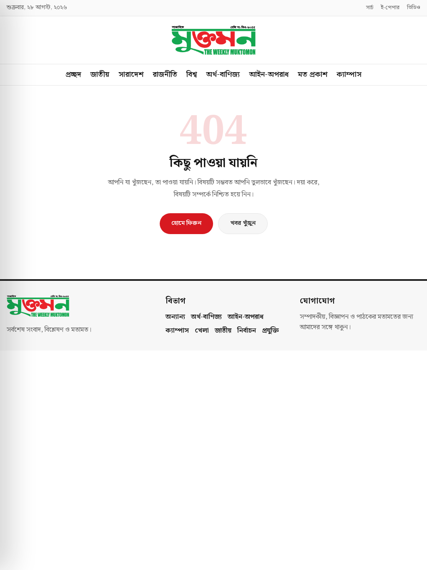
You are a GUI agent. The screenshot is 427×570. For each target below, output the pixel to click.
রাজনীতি (165, 74)
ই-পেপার (390, 8)
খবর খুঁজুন (243, 223)
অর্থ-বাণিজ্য (223, 74)
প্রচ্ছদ (73, 74)
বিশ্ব (191, 74)
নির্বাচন (246, 331)
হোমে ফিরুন (186, 223)
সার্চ (369, 8)
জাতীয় (99, 74)
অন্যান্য (175, 317)
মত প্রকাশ (312, 74)
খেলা (202, 331)
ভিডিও (413, 8)
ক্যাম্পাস (349, 74)
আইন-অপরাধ (269, 74)
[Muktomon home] (213, 40)
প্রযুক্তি (270, 331)
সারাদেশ (130, 74)
